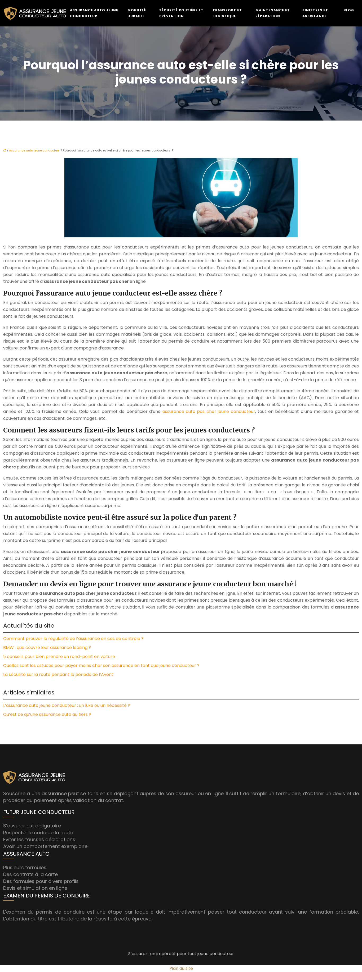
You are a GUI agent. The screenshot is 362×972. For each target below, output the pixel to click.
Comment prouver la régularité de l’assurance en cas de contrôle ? (73, 638)
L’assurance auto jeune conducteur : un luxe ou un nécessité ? (66, 705)
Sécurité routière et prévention (181, 13)
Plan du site (181, 968)
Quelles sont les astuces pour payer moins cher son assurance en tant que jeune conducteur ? (101, 665)
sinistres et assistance (315, 13)
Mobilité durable (136, 13)
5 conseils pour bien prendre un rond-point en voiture (59, 656)
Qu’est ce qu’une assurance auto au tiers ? (47, 714)
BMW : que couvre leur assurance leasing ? (47, 647)
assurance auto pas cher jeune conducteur (208, 411)
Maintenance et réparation (272, 13)
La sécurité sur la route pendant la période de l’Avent (58, 674)
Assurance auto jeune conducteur (94, 13)
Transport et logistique (227, 13)
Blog (348, 10)
